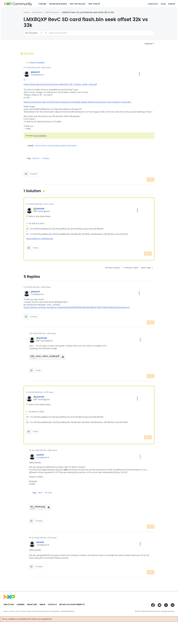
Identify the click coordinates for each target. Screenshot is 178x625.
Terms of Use (15, 611)
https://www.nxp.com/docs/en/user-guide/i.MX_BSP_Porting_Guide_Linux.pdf (60, 84)
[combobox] (98, 33)
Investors (32, 604)
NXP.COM (93, 4)
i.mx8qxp (45, 158)
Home (26, 12)
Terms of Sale (26, 611)
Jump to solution (37, 62)
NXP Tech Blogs (77, 4)
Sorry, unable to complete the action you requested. (27, 619)
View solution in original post (39, 238)
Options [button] (148, 43)
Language (153, 4)
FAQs (163, 4)
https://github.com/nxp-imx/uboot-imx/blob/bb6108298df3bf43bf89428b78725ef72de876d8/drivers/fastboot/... (77, 307)
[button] (139, 74)
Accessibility (54, 611)
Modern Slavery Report (40, 611)
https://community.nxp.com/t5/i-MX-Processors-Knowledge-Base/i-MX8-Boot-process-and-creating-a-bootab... (78, 102)
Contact (52, 604)
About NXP (9, 604)
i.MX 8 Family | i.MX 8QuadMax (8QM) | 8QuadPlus (56, 146)
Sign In (171, 4)
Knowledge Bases (58, 4)
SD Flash (48, 493)
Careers (21, 604)
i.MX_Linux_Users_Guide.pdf (44, 356)
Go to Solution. (40, 135)
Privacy (6, 611)
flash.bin (35, 158)
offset (40, 493)
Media (42, 604)
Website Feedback (67, 611)
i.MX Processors (52, 12)
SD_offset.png (37, 506)
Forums (42, 4)
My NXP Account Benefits (72, 604)
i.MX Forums (37, 12)
